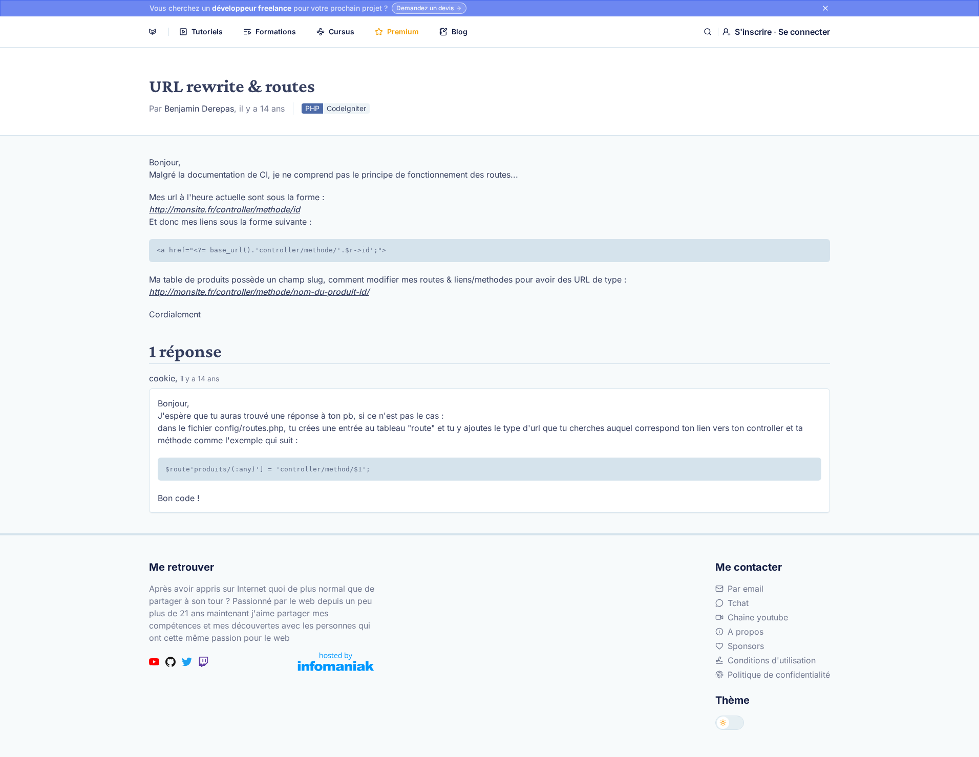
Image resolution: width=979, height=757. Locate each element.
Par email (745, 588)
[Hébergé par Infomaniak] (335, 661)
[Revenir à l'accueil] (152, 32)
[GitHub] (170, 662)
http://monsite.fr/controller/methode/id (224, 209)
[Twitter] (187, 662)
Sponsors (746, 646)
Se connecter (804, 32)
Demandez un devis (425, 8)
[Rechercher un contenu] (707, 32)
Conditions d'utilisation (772, 660)
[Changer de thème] (729, 723)
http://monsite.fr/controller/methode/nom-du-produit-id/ (259, 292)
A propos (745, 631)
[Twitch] (203, 662)
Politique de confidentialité (779, 674)
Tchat (738, 603)
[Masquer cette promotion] (825, 8)
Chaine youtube (758, 617)
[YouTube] (154, 662)
